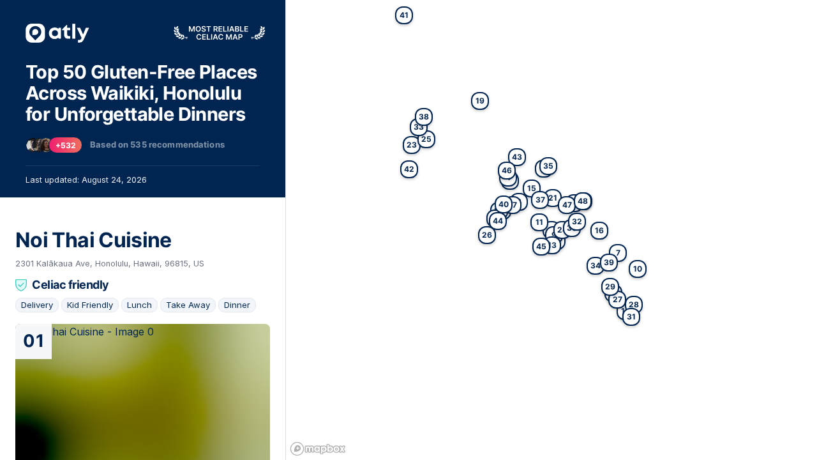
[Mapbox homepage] (318, 448)
